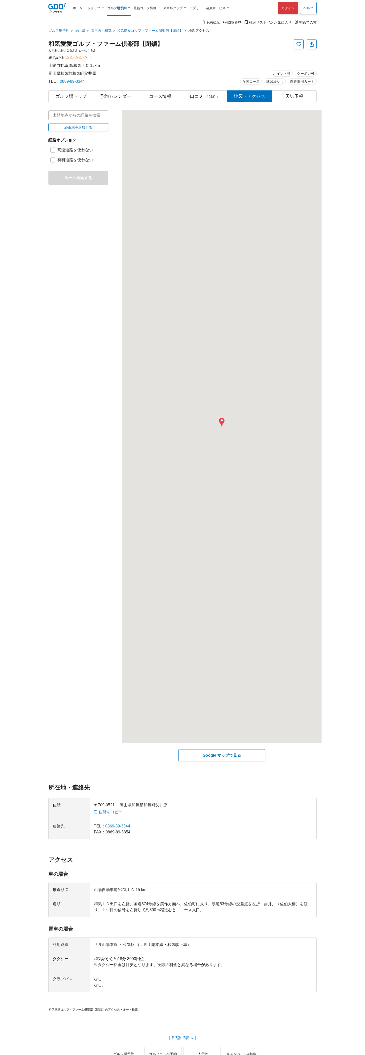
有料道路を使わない (75, 160)
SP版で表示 (182, 1038)
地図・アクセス (249, 96)
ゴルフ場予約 (58, 31)
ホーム (77, 8)
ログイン (288, 8)
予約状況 (213, 22)
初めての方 (308, 22)
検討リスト (257, 22)
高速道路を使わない (75, 150)
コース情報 (160, 96)
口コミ (205, 96)
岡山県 (80, 31)
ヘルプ (308, 8)
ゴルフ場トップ (71, 96)
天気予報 (294, 96)
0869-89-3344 (72, 81)
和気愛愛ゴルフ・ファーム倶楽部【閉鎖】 (150, 31)
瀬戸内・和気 (101, 31)
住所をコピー (110, 812)
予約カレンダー (115, 96)
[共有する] (312, 44)
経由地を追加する (78, 127)
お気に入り (283, 22)
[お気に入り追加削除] (299, 44)
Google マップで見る (222, 755)
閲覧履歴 (234, 22)
